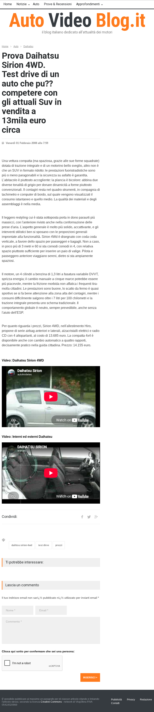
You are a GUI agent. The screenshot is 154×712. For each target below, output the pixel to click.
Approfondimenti (88, 4)
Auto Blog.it (77, 20)
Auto (36, 4)
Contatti (115, 703)
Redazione (146, 699)
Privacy (131, 699)
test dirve (43, 545)
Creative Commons (51, 701)
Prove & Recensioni (58, 4)
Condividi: (9, 516)
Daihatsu (28, 46)
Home (7, 4)
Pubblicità (116, 699)
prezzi (58, 545)
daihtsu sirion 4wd (21, 545)
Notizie (21, 4)
